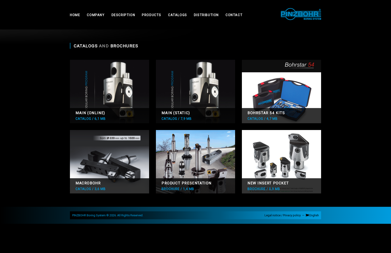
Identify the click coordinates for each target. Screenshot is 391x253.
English (314, 215)
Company (96, 15)
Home (75, 15)
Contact (234, 15)
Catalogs (177, 15)
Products (151, 15)
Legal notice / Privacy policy (283, 215)
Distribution (206, 15)
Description (123, 15)
